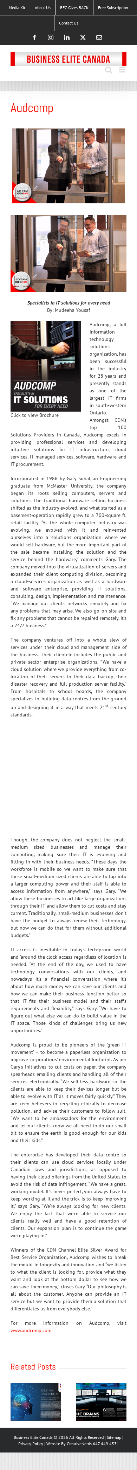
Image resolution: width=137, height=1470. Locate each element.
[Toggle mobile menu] (122, 70)
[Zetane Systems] (36, 1386)
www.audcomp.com (31, 1330)
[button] (16, 1402)
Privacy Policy (31, 1443)
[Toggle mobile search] (108, 70)
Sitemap (114, 1437)
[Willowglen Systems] (101, 1386)
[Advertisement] (63, 780)
